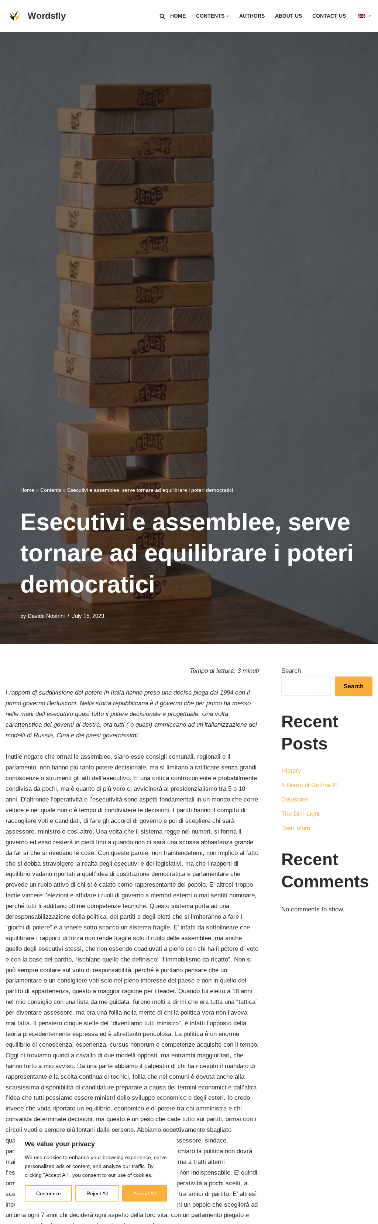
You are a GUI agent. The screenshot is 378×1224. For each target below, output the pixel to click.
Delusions (295, 799)
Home (178, 16)
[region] (96, 1170)
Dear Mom (295, 828)
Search (291, 670)
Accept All (144, 1193)
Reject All (97, 1193)
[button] (227, 16)
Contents (50, 490)
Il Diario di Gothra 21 (310, 785)
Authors (252, 16)
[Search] (162, 16)
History (291, 770)
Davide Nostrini (46, 616)
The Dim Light (300, 813)
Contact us (329, 16)
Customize (48, 1193)
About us (288, 16)
